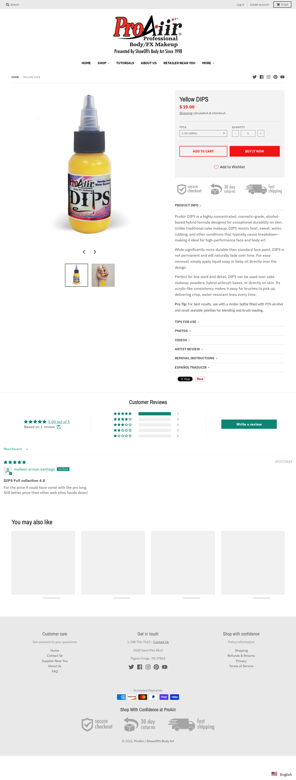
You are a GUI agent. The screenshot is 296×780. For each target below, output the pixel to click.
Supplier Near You (55, 661)
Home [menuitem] (86, 63)
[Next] (95, 252)
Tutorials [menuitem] (125, 63)
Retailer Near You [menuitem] (179, 63)
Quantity (238, 127)
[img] (15, 462)
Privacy (241, 661)
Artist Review (187, 349)
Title (182, 127)
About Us (54, 666)
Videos (181, 340)
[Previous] (85, 252)
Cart (284, 4)
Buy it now (254, 151)
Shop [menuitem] (102, 63)
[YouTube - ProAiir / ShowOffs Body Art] (282, 77)
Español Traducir (191, 367)
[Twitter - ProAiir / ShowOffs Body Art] (255, 77)
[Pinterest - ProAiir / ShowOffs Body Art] (275, 77)
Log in (240, 4)
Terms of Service (241, 666)
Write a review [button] (249, 424)
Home (15, 77)
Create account (259, 4)
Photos (181, 331)
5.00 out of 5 (59, 421)
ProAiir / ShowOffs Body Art (154, 741)
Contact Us (55, 656)
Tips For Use (185, 322)
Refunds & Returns (241, 656)
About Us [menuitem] (149, 63)
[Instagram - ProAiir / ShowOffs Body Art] (268, 77)
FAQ (55, 671)
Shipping (185, 113)
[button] (123, 413)
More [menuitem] (206, 63)
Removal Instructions (194, 358)
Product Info (186, 205)
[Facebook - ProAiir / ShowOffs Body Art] (261, 77)
